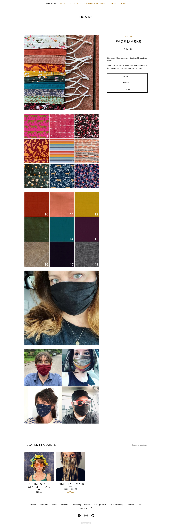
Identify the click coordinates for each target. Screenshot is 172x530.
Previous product (139, 445)
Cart (123, 4)
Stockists (75, 4)
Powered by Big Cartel (86, 523)
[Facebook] (79, 515)
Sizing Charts (100, 505)
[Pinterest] (92, 515)
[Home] (86, 17)
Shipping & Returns (94, 4)
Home (33, 505)
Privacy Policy (116, 505)
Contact (113, 4)
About (63, 4)
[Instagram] (86, 515)
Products (51, 4)
